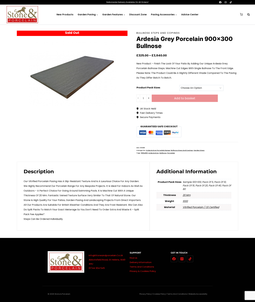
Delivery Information (141, 262)
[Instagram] (225, 2)
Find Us (133, 257)
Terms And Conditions (142, 266)
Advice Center (189, 14)
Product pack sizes (148, 87)
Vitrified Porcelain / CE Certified (201, 207)
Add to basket (184, 98)
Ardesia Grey (153, 153)
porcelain (171, 153)
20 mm (187, 195)
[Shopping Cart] (241, 14)
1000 (185, 201)
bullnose (163, 153)
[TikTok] (230, 2)
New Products (65, 14)
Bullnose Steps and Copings (158, 33)
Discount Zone (138, 14)
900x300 (144, 153)
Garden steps (199, 150)
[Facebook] (220, 2)
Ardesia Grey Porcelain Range (158, 150)
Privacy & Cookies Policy (143, 271)
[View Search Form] (247, 14)
